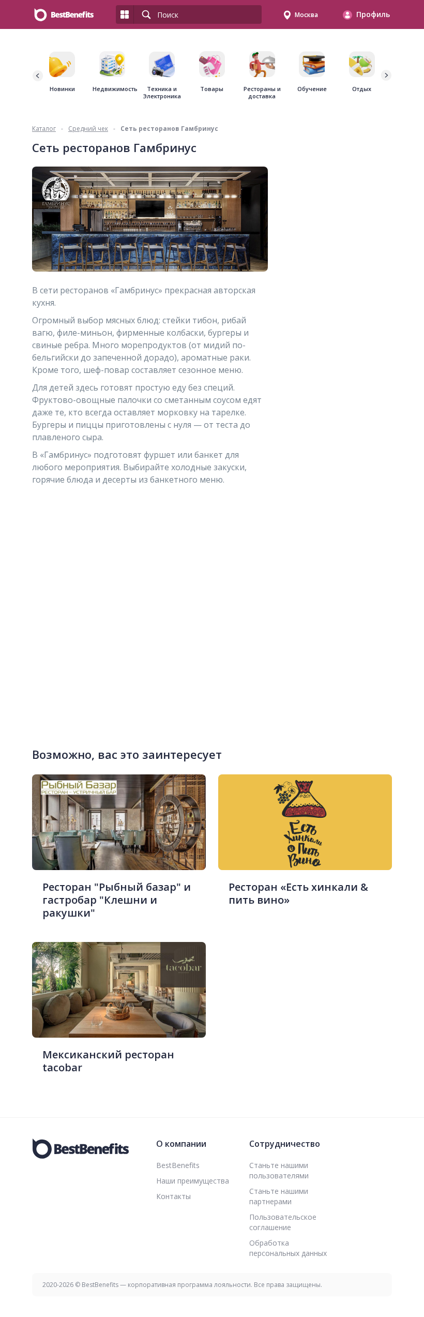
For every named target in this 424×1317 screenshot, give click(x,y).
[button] (386, 75)
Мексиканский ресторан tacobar (108, 1061)
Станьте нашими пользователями (279, 1170)
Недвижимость (112, 89)
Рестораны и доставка (262, 92)
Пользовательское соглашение (282, 1222)
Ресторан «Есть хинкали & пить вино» (298, 893)
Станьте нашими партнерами (278, 1196)
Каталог (44, 128)
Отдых (361, 89)
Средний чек (88, 128)
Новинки (62, 89)
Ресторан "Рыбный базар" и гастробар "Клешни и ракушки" (116, 899)
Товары (211, 89)
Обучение (312, 89)
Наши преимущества (192, 1181)
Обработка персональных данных (288, 1248)
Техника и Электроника (162, 92)
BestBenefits (178, 1165)
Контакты (173, 1196)
